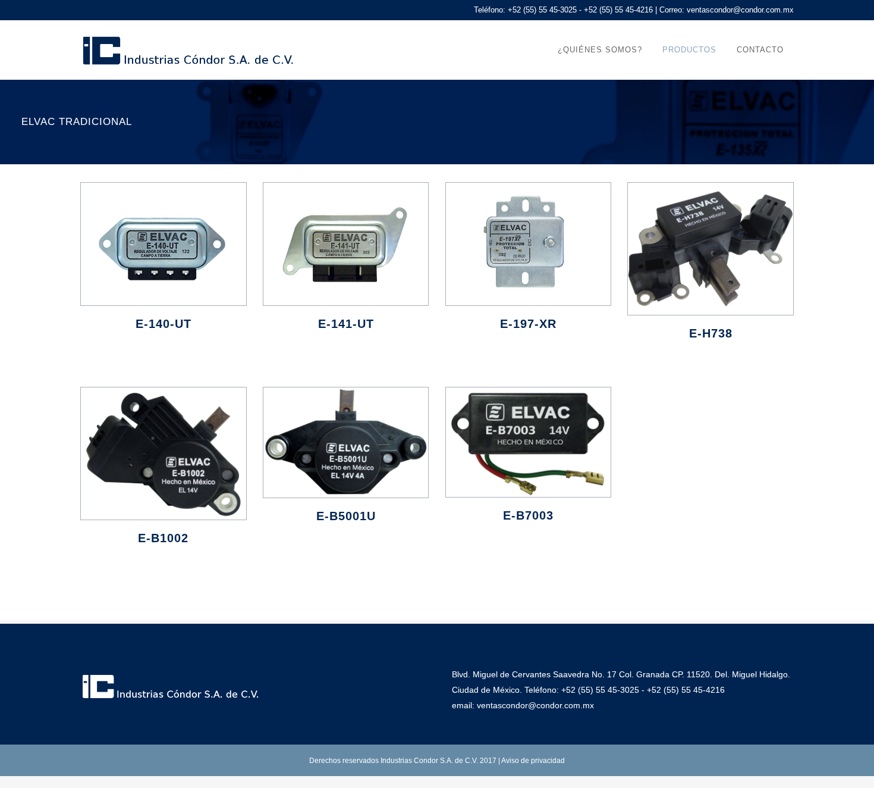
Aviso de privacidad (533, 760)
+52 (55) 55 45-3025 (600, 690)
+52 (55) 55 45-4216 (686, 690)
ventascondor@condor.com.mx (740, 9)
